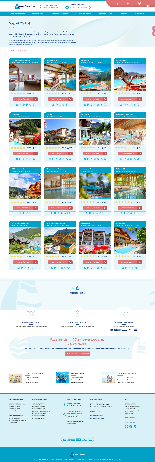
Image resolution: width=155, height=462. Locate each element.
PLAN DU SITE (94, 403)
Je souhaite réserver (130, 404)
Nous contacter (129, 413)
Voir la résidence (23, 99)
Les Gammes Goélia (14, 408)
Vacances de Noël (105, 14)
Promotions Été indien (59, 14)
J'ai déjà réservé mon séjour (132, 406)
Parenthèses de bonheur (38, 406)
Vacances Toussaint (83, 14)
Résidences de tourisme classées (41, 411)
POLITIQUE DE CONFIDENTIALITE (99, 404)
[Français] (147, 6)
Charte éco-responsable (38, 415)
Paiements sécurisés (14, 406)
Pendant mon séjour (130, 408)
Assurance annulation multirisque (17, 420)
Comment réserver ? (14, 403)
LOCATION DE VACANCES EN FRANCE (101, 406)
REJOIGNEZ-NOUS (97, 419)
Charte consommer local (38, 408)
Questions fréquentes (130, 403)
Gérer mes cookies (130, 417)
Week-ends (124, 14)
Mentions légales (13, 410)
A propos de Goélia (37, 404)
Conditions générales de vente (17, 404)
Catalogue (139, 14)
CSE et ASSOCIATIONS (38, 418)
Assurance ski (13, 422)
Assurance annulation (14, 418)
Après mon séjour (129, 411)
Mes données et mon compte (132, 410)
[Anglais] (150, 6)
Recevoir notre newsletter (97, 415)
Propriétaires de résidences (39, 413)
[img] (127, 426)
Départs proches (18, 14)
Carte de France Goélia (38, 403)
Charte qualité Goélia (37, 410)
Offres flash (37, 14)
